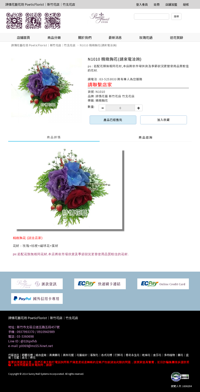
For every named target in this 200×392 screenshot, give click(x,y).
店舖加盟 (171, 4)
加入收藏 (163, 120)
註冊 (157, 4)
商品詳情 (54, 137)
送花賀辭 (176, 37)
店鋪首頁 (23, 37)
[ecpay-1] (163, 283)
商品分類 (54, 37)
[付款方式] (37, 283)
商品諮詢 (146, 137)
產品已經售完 (113, 120)
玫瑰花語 (146, 37)
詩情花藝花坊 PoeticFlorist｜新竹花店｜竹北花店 (40, 4)
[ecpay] (100, 283)
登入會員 (142, 4)
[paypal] (37, 298)
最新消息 (115, 37)
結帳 (186, 4)
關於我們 (84, 37)
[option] (46, 88)
